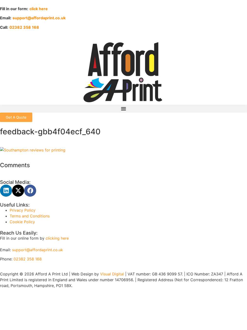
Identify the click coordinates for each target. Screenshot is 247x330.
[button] (123, 109)
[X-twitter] (18, 191)
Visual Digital (112, 274)
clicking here (57, 238)
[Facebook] (30, 191)
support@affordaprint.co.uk (37, 249)
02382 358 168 (28, 259)
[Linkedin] (6, 191)
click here (38, 8)
